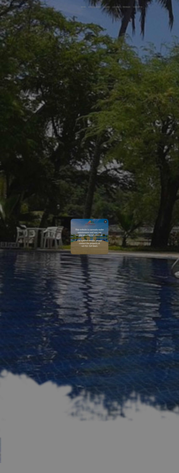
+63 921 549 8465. (89, 246)
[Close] (105, 221)
